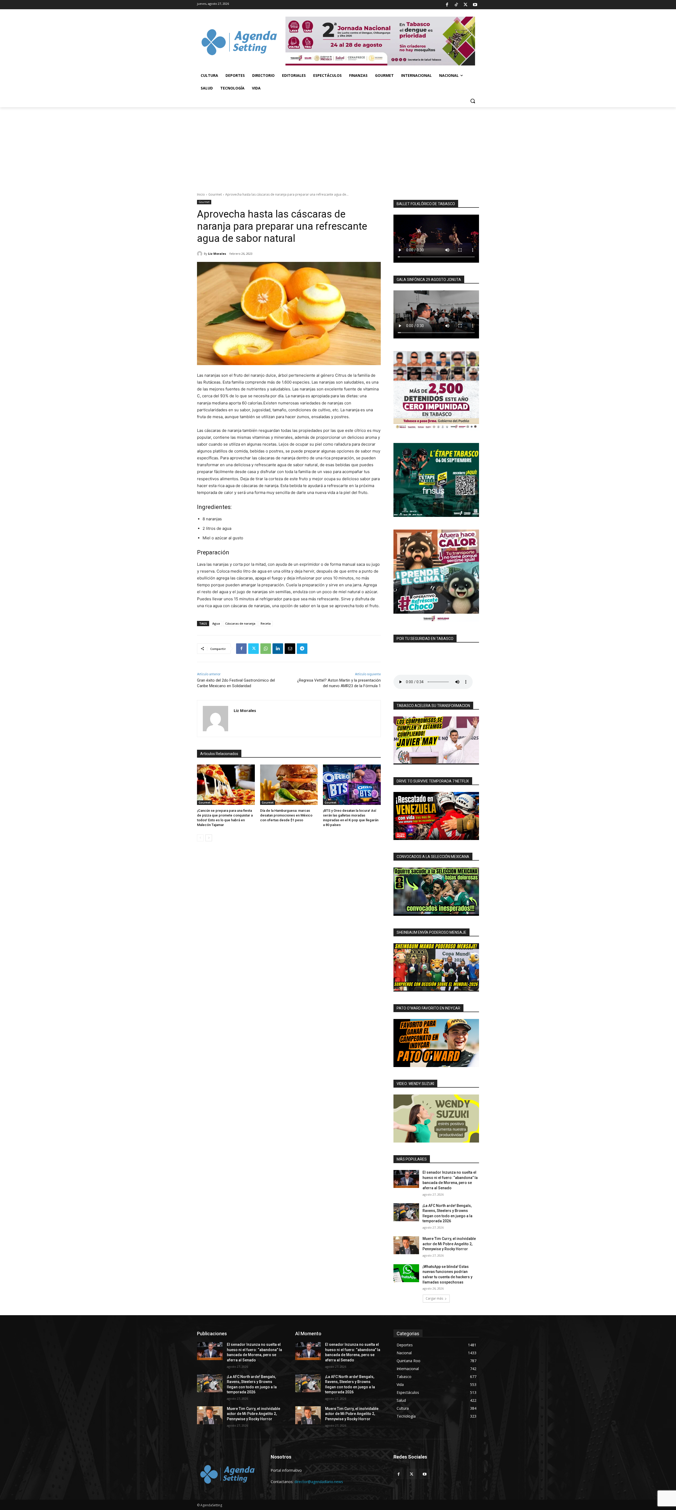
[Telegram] (302, 648)
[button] (472, 101)
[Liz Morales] (200, 253)
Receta (266, 623)
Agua (216, 623)
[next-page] (208, 837)
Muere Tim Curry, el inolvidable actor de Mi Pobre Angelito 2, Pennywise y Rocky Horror (449, 1244)
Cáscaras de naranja (240, 623)
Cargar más (434, 1298)
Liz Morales (217, 254)
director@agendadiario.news (318, 1481)
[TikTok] (456, 5)
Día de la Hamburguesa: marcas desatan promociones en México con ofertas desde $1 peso (286, 815)
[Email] (290, 648)
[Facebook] (447, 5)
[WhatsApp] (265, 648)
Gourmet (215, 194)
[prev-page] (200, 837)
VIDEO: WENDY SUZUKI (415, 1084)
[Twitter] (466, 5)
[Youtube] (475, 5)
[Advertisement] (338, 147)
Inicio (201, 194)
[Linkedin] (278, 648)
